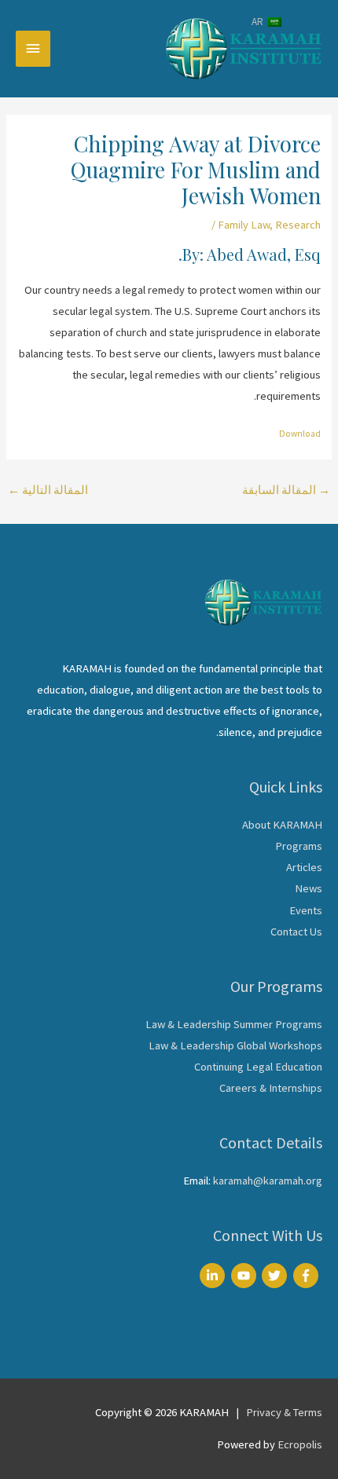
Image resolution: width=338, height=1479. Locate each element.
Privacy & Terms (284, 1412)
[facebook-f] (307, 1275)
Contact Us (296, 931)
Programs (298, 846)
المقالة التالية (48, 490)
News (308, 888)
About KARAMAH (282, 825)
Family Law (244, 225)
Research (298, 225)
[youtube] (245, 1275)
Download (300, 433)
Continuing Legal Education (258, 1067)
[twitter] (276, 1275)
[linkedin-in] (214, 1275)
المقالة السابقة (286, 490)
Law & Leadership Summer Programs (233, 1024)
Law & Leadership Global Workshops (235, 1045)
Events (305, 910)
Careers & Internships (270, 1088)
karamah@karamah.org (267, 1180)
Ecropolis (299, 1444)
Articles (304, 867)
